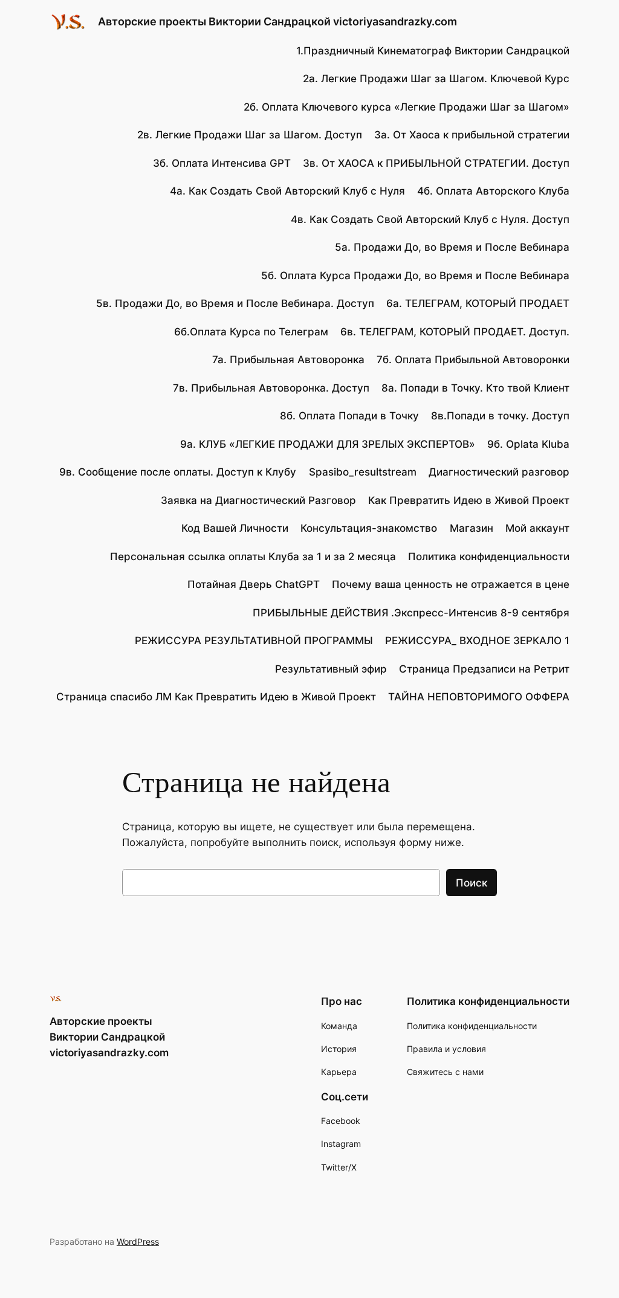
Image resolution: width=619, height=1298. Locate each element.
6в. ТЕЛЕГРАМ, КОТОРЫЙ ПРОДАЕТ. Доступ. (454, 332)
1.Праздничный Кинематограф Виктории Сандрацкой (432, 51)
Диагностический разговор (499, 472)
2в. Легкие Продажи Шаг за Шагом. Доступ (249, 135)
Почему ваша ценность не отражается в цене (450, 584)
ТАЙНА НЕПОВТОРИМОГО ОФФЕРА (478, 697)
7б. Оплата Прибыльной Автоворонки (473, 360)
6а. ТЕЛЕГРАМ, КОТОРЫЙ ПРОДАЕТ (477, 303)
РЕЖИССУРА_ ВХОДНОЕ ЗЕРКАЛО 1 (477, 640)
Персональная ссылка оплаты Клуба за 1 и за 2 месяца (253, 557)
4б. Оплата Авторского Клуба (493, 191)
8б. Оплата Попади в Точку (349, 416)
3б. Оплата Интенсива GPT (222, 163)
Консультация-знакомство (368, 528)
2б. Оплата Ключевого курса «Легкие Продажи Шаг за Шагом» (406, 107)
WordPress (138, 1241)
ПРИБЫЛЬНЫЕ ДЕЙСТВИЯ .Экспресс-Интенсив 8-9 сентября (411, 613)
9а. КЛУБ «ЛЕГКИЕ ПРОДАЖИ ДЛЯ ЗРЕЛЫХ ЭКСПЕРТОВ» (327, 444)
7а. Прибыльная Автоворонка (288, 360)
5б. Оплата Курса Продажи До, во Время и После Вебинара (415, 276)
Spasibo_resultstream (362, 472)
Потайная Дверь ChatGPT (253, 584)
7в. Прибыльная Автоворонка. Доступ (271, 388)
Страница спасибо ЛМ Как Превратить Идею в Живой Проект (216, 697)
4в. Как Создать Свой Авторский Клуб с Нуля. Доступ (430, 219)
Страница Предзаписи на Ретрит (484, 669)
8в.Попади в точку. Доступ (500, 416)
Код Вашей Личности (234, 528)
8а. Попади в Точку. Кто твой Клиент (475, 388)
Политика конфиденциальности (488, 557)
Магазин (471, 528)
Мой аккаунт (537, 528)
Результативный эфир (331, 669)
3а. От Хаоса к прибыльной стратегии (471, 135)
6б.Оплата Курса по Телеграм (251, 332)
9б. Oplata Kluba (528, 444)
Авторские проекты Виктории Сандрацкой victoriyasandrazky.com (277, 21)
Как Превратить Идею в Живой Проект (468, 500)
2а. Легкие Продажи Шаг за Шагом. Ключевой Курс (436, 79)
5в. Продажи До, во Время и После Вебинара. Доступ (235, 303)
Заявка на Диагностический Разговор (258, 500)
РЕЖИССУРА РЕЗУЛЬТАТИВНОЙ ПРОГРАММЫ (254, 640)
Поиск (471, 883)
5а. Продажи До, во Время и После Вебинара (452, 247)
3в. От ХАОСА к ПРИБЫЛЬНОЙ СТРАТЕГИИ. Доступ (436, 163)
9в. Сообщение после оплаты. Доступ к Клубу (177, 472)
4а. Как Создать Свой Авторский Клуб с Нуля (287, 191)
